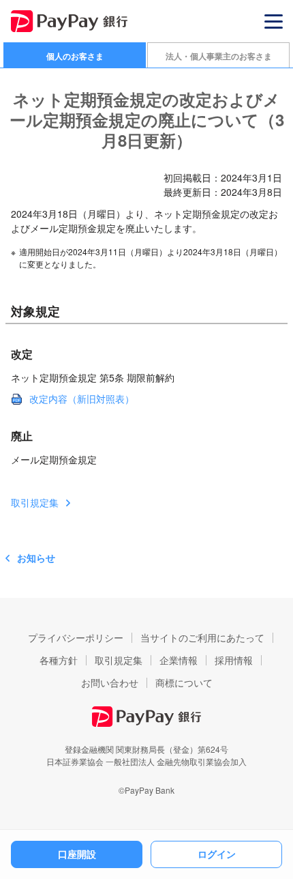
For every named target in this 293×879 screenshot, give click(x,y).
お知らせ (36, 557)
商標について (184, 682)
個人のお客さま (75, 56)
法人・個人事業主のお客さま (219, 56)
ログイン (217, 854)
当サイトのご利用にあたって (202, 637)
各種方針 (59, 660)
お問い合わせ (109, 682)
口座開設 (77, 854)
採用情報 (234, 660)
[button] (274, 21)
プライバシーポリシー (75, 637)
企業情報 (178, 660)
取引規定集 (35, 502)
